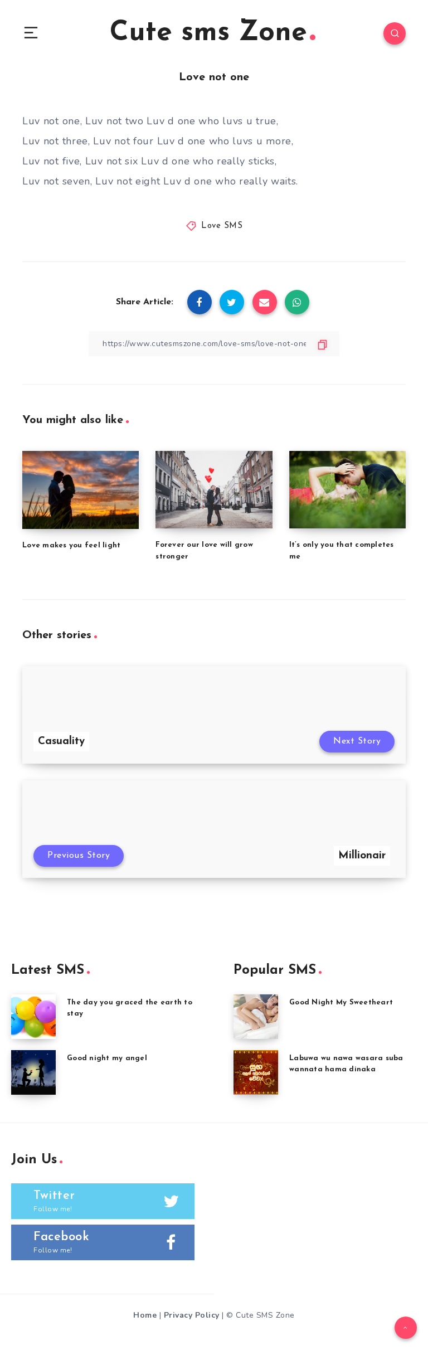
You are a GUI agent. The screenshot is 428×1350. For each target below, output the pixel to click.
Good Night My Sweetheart (341, 1002)
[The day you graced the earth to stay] (33, 1016)
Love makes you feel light (71, 545)
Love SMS (221, 226)
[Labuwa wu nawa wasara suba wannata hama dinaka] (256, 1072)
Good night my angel (107, 1058)
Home (145, 1315)
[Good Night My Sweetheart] (256, 1016)
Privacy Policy (192, 1315)
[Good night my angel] (33, 1072)
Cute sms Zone (208, 33)
